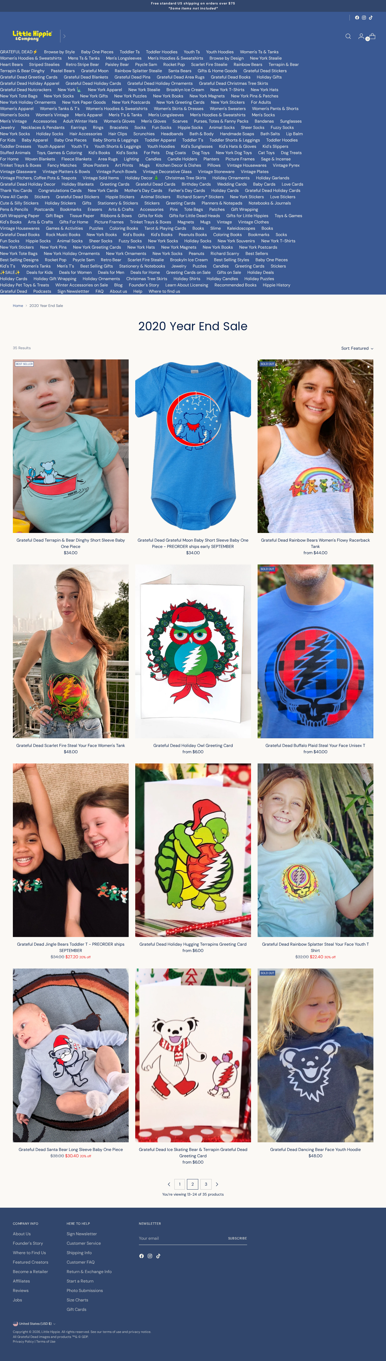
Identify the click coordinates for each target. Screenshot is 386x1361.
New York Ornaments (126, 253)
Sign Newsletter (82, 1234)
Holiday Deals (260, 272)
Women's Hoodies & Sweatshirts (31, 58)
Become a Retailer (30, 1271)
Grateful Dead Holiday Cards (93, 83)
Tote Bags (193, 209)
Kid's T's (7, 266)
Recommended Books (236, 285)
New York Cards (103, 190)
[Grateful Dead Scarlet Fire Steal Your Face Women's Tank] (71, 651)
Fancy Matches (62, 165)
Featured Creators (30, 1262)
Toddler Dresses (15, 146)
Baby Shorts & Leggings (115, 140)
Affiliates (21, 1281)
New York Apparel (105, 89)
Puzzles (96, 228)
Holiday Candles (222, 278)
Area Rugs (108, 159)
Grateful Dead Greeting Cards (29, 77)
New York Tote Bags (19, 96)
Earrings (79, 127)
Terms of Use (45, 1341)
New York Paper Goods (84, 102)
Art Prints (124, 165)
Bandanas (264, 121)
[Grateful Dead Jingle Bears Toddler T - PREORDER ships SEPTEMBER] (71, 850)
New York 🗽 (70, 89)
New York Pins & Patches (254, 96)
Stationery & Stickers (118, 203)
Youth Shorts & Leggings (118, 146)
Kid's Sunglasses (197, 146)
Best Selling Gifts (96, 266)
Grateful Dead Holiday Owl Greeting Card (193, 745)
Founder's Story (144, 285)
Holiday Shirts (187, 278)
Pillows (214, 165)
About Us (22, 1234)
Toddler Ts (130, 52)
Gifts (86, 203)
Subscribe (237, 1238)
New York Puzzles (130, 96)
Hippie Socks (190, 127)
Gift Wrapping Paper (19, 215)
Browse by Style (59, 52)
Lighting (131, 159)
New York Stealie (266, 58)
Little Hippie (50, 1332)
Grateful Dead (13, 291)
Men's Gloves (153, 121)
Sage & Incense (276, 159)
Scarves (180, 121)
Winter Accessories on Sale (81, 285)
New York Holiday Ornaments (28, 102)
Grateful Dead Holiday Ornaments (160, 83)
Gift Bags (54, 215)
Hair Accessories (86, 134)
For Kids (7, 140)
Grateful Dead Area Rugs (181, 77)
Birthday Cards (196, 184)
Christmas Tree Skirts (185, 178)
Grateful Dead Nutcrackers (25, 89)
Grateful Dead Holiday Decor (27, 184)
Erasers (95, 209)
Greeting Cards (114, 184)
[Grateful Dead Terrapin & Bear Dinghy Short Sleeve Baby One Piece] (71, 446)
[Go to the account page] (359, 36)
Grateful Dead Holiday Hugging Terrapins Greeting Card (193, 944)
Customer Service (84, 1243)
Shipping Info (79, 1252)
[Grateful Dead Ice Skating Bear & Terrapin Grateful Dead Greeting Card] (193, 1055)
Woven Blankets (40, 159)
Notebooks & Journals (270, 203)
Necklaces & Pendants (43, 127)
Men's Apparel (88, 115)
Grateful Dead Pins (132, 77)
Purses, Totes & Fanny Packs (221, 121)
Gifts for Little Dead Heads (194, 215)
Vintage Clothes (253, 222)
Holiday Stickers (60, 203)
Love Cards (292, 184)
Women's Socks (14, 115)
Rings (98, 127)
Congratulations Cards (60, 190)
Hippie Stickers (120, 197)
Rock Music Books (63, 234)
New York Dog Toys (234, 152)
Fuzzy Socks (282, 127)
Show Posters (96, 165)
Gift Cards (76, 1309)
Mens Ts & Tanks (84, 58)
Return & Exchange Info (89, 1271)
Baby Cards (264, 184)
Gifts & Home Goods (217, 71)
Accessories (45, 121)
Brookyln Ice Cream (189, 260)
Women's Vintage (52, 115)
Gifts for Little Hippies (247, 215)
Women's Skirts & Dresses (179, 108)
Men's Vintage (13, 121)
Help (137, 291)
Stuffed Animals (15, 152)
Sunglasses (291, 121)
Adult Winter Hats (80, 121)
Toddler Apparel (160, 140)
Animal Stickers (155, 197)
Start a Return (80, 1281)
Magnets (186, 222)
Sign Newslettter (73, 291)
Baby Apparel (35, 140)
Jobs (17, 1300)
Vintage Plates (255, 171)
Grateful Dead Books (231, 77)
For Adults (261, 102)
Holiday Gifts (269, 77)
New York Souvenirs (236, 241)
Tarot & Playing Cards (165, 228)
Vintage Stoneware (216, 171)
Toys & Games (288, 215)
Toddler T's (192, 140)
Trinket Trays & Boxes (20, 165)
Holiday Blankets (78, 184)
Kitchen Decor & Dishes (178, 165)
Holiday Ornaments (231, 178)
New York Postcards (131, 102)
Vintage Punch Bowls (116, 171)
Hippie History (276, 285)
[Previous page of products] (169, 1184)
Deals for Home (145, 272)
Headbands (172, 134)
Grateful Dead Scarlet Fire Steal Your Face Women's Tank (70, 745)
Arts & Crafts (121, 209)
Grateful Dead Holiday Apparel (29, 83)
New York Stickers (228, 102)
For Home (9, 159)
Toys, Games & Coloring (59, 152)
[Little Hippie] (32, 36)
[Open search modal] (348, 36)
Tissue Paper (82, 215)
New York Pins (53, 247)
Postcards (44, 209)
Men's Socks (263, 115)
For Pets (152, 152)
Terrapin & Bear (284, 64)
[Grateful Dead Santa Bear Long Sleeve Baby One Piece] (71, 1055)
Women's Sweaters (228, 108)
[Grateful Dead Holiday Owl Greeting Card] (193, 651)
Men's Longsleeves (124, 58)
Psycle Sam (146, 64)
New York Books (168, 96)
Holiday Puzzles (259, 278)
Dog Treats (291, 152)
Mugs (144, 165)
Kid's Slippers (275, 146)
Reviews (21, 1290)
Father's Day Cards (187, 190)
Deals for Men (111, 272)
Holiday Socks (49, 134)
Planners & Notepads (222, 203)
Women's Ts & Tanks (259, 52)
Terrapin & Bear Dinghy (22, 71)
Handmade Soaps (237, 134)
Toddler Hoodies (162, 52)
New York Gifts (94, 96)
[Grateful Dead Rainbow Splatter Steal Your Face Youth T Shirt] (315, 850)
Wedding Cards (232, 184)
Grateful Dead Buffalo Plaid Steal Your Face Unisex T (315, 745)
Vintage (224, 222)
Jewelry (7, 127)
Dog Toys (201, 152)
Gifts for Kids (150, 215)
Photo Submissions (85, 1290)
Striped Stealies (44, 64)
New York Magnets (207, 96)
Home (18, 305)
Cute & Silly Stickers (19, 203)
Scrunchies (144, 134)
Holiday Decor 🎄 (142, 178)
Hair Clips (117, 134)
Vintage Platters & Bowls (66, 171)
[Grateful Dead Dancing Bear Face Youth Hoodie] (315, 1055)
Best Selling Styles (231, 260)
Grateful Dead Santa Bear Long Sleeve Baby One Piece (71, 1149)
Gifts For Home (73, 222)
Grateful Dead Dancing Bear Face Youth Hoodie (315, 1149)
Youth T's (79, 146)
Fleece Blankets (76, 159)
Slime (215, 228)
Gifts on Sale (229, 272)
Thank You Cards (16, 190)
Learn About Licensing (186, 285)
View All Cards (14, 197)
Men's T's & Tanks (125, 115)
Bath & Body (202, 134)
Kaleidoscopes (241, 228)
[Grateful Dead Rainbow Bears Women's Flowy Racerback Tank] (315, 446)
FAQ (99, 291)
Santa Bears (179, 71)
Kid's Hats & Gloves (237, 146)
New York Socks (59, 96)
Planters (211, 159)
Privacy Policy (23, 1341)
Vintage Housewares (247, 165)
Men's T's (65, 266)
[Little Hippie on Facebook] (357, 17)
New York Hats (264, 89)
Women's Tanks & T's (60, 108)
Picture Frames (240, 159)
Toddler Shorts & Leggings (235, 140)
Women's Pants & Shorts (275, 108)
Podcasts (42, 291)
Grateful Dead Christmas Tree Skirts (233, 83)
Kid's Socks (127, 152)
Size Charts (77, 1300)
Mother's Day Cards (143, 190)
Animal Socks (222, 127)
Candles (153, 159)
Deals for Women (75, 272)
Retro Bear (111, 260)
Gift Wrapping (244, 209)
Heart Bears (11, 64)
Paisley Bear (117, 64)
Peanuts (196, 253)
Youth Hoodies (220, 52)
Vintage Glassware (18, 171)
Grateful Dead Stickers (265, 71)
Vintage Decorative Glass (167, 171)
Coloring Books (123, 228)
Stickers (42, 197)
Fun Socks (161, 127)
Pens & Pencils (14, 209)
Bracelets (119, 127)
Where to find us (164, 291)
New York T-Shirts (227, 89)
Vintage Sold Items (101, 178)
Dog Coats (176, 152)
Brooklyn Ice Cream (185, 89)
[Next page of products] (217, 1184)
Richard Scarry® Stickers (200, 197)
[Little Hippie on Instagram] (364, 17)
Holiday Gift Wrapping (55, 278)
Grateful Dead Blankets (86, 77)
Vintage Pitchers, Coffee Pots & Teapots (38, 178)
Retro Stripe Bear (82, 64)
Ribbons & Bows (116, 215)
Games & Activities (64, 228)
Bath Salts (270, 134)
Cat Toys (266, 152)
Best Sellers (257, 253)
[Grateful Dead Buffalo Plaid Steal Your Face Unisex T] (315, 651)
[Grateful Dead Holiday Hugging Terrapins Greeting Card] (193, 850)
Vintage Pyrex (286, 165)
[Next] (64, 36)
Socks (140, 127)
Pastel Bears (63, 71)
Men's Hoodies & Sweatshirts (175, 58)
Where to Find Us (29, 1252)
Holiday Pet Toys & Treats (24, 285)
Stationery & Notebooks (142, 266)
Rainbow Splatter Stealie (138, 71)
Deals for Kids (40, 272)
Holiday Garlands (272, 178)
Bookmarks (70, 209)
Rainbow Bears (248, 64)
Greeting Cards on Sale (188, 272)
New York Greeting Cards (181, 102)
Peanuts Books (193, 234)
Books (198, 228)
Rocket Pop (174, 64)
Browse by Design (227, 58)
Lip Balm (294, 134)
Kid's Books (99, 152)
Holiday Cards (225, 190)
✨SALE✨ (10, 272)
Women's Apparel (17, 108)
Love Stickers (282, 197)
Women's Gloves (119, 121)
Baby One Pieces (97, 52)
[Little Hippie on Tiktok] (370, 17)
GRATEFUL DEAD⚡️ (19, 52)
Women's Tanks (36, 266)
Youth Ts (192, 52)
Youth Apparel (51, 146)
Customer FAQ (81, 1262)
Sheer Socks (252, 127)
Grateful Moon (94, 71)
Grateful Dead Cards (155, 184)
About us (118, 291)
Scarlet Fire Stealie (209, 64)
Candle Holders (182, 159)
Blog (118, 285)
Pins (174, 209)
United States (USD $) (35, 1324)
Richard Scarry (225, 253)
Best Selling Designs (19, 260)
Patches (217, 209)
